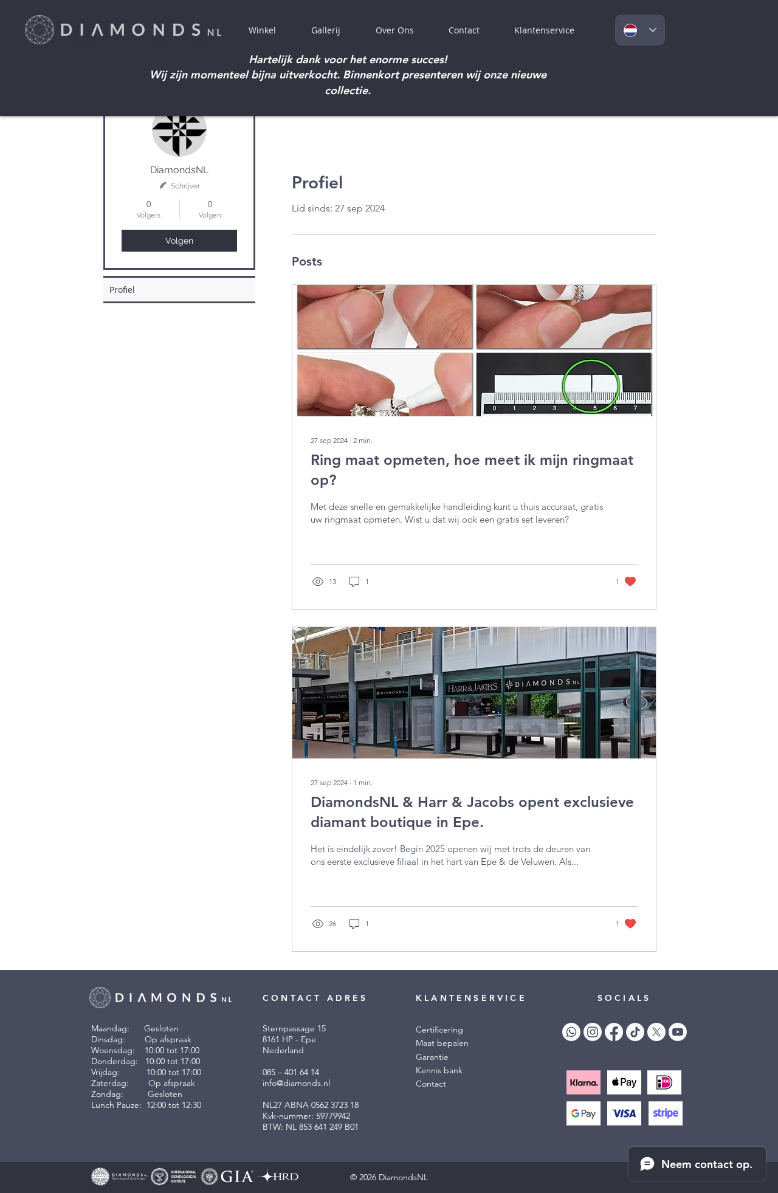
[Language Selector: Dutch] (640, 30)
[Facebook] (614, 1032)
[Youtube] (678, 1032)
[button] (544, 30)
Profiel (122, 289)
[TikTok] (635, 1032)
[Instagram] (593, 1032)
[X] (656, 1032)
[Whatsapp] (571, 1032)
